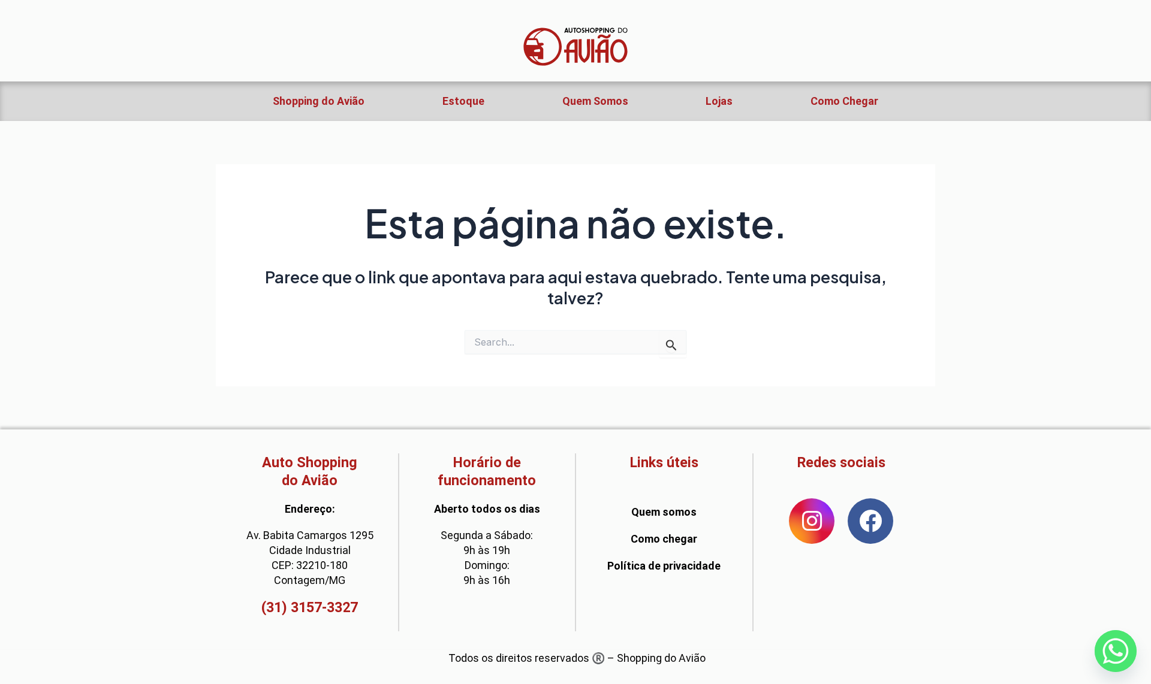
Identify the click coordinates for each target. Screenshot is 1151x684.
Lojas (719, 101)
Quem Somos (595, 101)
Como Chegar (844, 101)
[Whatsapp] (1116, 651)
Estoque (463, 101)
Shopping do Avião (318, 101)
